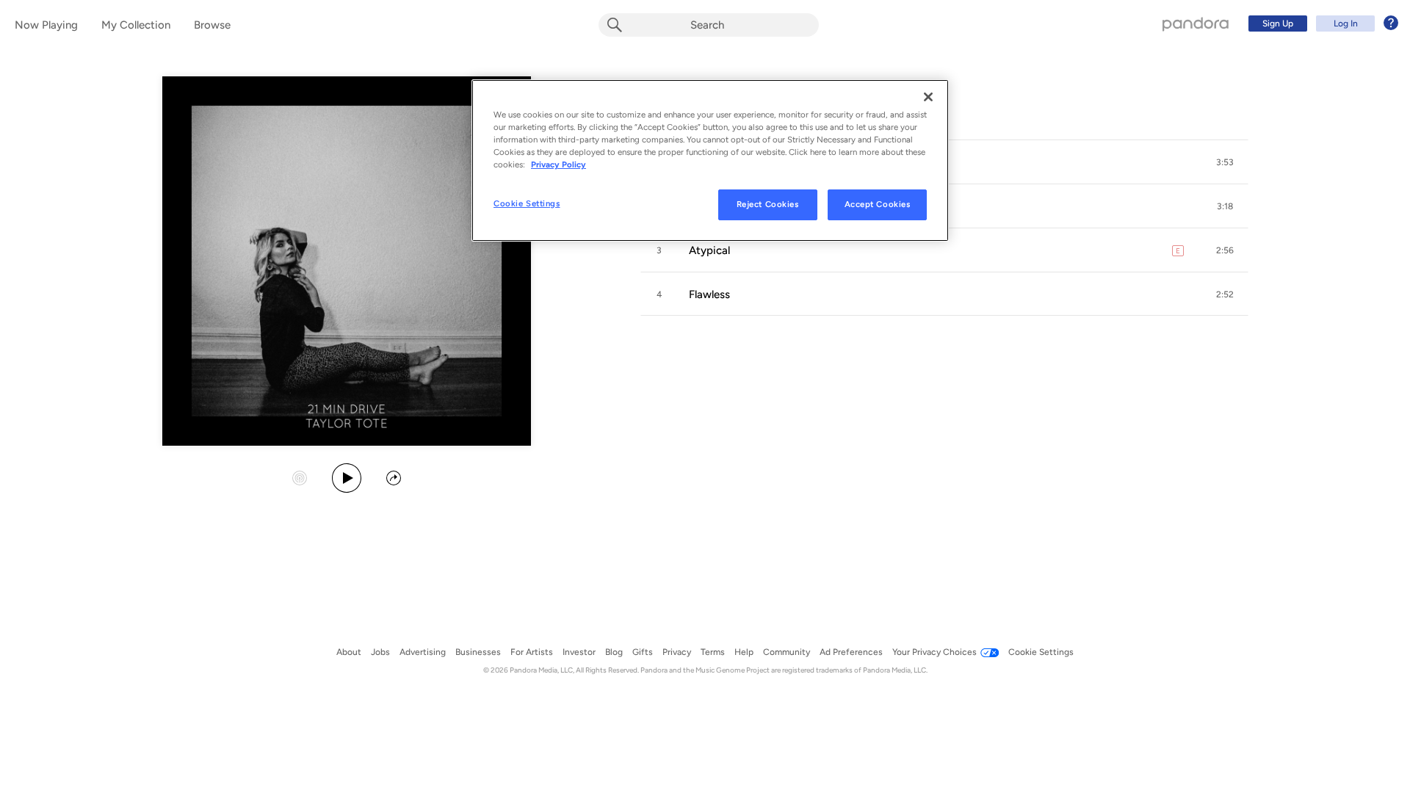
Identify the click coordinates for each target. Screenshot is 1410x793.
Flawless (709, 294)
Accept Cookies (878, 204)
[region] (710, 160)
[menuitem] (1321, 23)
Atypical (709, 250)
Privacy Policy (558, 164)
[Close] (928, 97)
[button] (1225, 162)
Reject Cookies (768, 204)
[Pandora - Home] (1195, 23)
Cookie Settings (527, 203)
